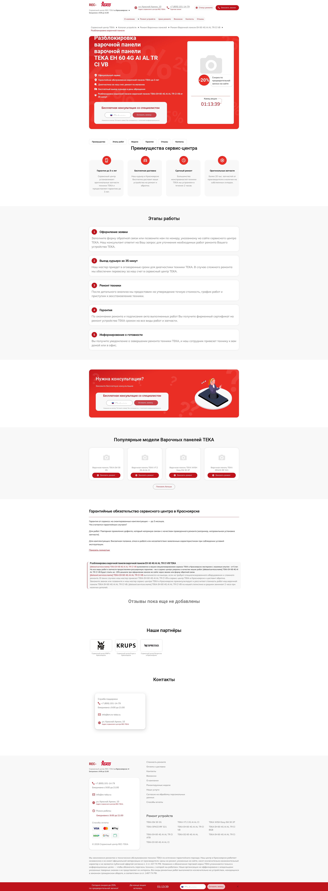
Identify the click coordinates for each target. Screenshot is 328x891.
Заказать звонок (228, 7)
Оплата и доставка (155, 766)
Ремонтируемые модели (158, 785)
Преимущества (98, 142)
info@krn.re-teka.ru (111, 714)
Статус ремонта (206, 7)
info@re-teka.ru (103, 794)
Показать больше (164, 486)
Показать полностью (99, 550)
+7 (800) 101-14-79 (180, 6)
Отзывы (200, 19)
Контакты (190, 19)
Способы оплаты (154, 802)
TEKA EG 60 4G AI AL (188, 834)
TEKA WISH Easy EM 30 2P (222, 822)
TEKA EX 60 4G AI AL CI (157, 842)
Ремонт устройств (147, 19)
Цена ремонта (164, 19)
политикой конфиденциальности (149, 120)
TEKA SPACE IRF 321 (156, 826)
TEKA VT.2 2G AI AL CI (188, 822)
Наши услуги (152, 789)
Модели (134, 142)
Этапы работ (118, 142)
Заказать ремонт (107, 475)
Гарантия (150, 142)
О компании (129, 19)
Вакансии (178, 19)
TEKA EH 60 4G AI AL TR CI (222, 834)
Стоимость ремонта (156, 762)
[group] (101, 648)
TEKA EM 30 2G (154, 822)
